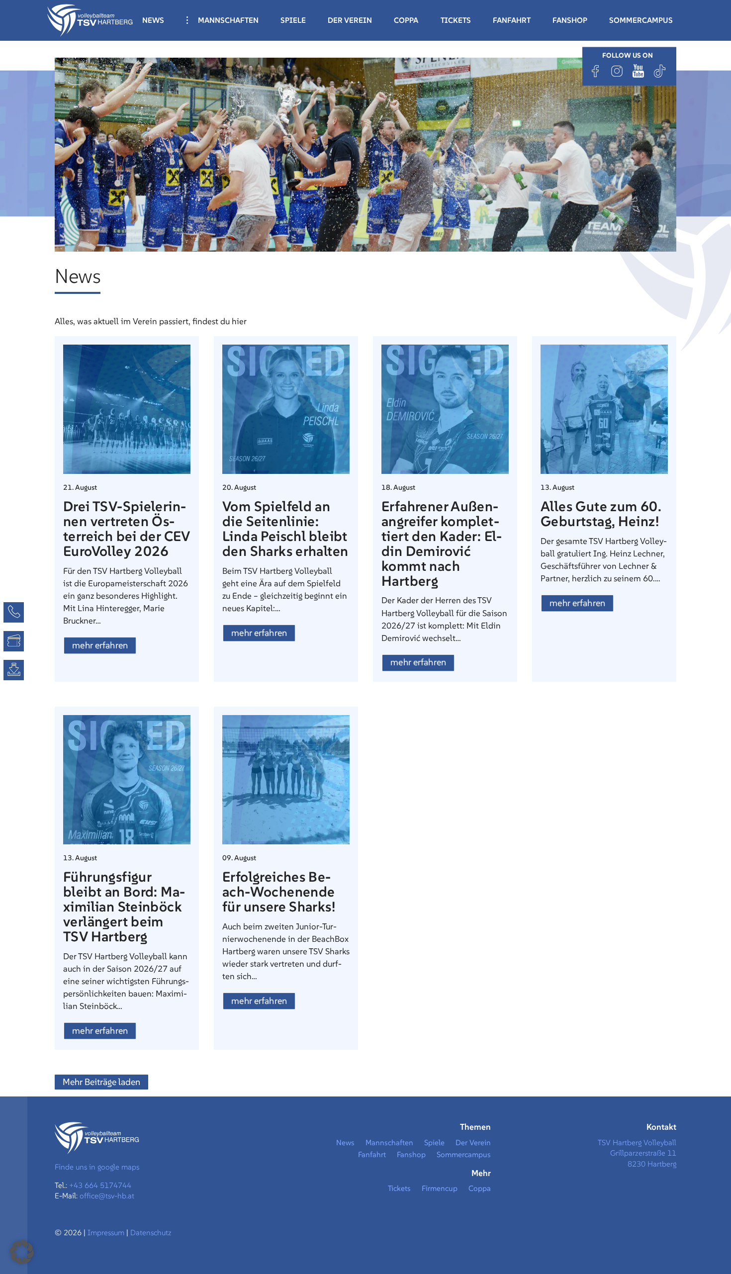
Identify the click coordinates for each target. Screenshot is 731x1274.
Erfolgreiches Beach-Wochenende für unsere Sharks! (278, 891)
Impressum (107, 1232)
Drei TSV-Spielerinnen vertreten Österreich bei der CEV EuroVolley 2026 (126, 529)
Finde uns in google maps (97, 1167)
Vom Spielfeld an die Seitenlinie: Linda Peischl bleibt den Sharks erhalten (285, 529)
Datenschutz (151, 1232)
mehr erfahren (100, 645)
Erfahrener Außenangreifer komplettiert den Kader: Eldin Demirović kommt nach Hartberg (441, 544)
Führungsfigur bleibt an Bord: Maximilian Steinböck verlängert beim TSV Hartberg (124, 906)
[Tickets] (13, 641)
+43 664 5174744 (100, 1185)
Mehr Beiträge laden (101, 1082)
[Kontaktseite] (13, 612)
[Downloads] (13, 670)
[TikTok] (659, 71)
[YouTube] (638, 71)
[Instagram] (617, 71)
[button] (22, 1252)
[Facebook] (595, 71)
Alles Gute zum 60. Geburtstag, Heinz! (601, 514)
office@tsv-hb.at (107, 1195)
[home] (90, 19)
